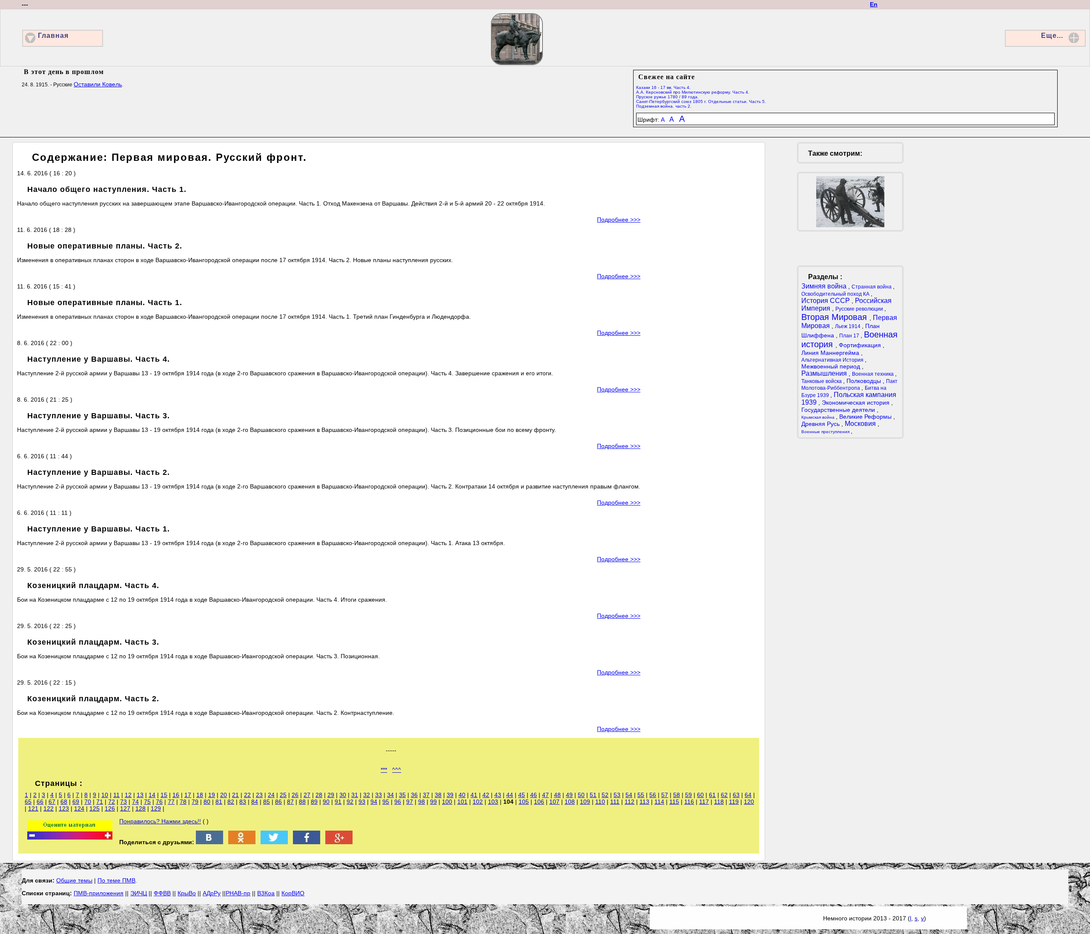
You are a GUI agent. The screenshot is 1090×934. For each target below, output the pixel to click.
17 (187, 794)
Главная (53, 35)
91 (338, 801)
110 (600, 801)
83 (242, 801)
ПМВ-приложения (98, 893)
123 (64, 808)
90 (326, 801)
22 (247, 794)
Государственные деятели (839, 409)
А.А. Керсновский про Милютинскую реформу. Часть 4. (692, 92)
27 (307, 794)
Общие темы (74, 880)
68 (63, 801)
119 (734, 801)
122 (48, 808)
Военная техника (873, 374)
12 (128, 794)
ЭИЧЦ (138, 893)
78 (183, 801)
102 (478, 801)
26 (295, 794)
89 (314, 801)
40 (462, 794)
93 (362, 801)
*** (384, 769)
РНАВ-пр (238, 893)
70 (87, 801)
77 (171, 801)
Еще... (1052, 35)
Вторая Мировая (835, 317)
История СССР (826, 300)
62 (724, 794)
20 (223, 794)
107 (554, 801)
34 (390, 794)
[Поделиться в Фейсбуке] (306, 842)
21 (235, 794)
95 (385, 801)
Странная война (872, 287)
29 (330, 794)
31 (354, 794)
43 (497, 794)
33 (378, 794)
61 (712, 794)
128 (140, 808)
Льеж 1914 (848, 326)
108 (570, 801)
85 (266, 801)
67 (52, 801)
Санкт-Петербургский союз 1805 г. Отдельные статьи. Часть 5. (701, 101)
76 (159, 801)
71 (99, 801)
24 (271, 794)
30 (342, 794)
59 (688, 794)
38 (438, 794)
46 (533, 794)
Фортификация (861, 345)
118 (719, 801)
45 (521, 794)
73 (123, 801)
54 (628, 794)
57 (664, 794)
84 (254, 801)
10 (104, 794)
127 (125, 808)
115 (674, 801)
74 (135, 801)
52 (605, 794)
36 (414, 794)
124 (79, 808)
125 (94, 808)
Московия (861, 423)
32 (366, 794)
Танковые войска (822, 381)
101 (462, 801)
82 (230, 801)
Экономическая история (856, 402)
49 (569, 794)
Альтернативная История (833, 360)
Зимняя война (824, 286)
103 (493, 801)
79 (195, 801)
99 (433, 801)
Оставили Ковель (98, 84)
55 (640, 794)
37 (426, 794)
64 (748, 794)
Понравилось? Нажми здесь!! (160, 821)
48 (557, 794)
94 (373, 801)
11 (116, 794)
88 (302, 801)
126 (110, 808)
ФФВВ (162, 893)
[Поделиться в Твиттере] (274, 842)
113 (644, 801)
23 (259, 794)
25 (283, 794)
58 (676, 794)
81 (218, 801)
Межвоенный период (831, 366)
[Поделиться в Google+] (339, 842)
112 (629, 801)
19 (211, 794)
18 (199, 794)
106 (539, 801)
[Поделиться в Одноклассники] (241, 842)
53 (617, 794)
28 (319, 794)
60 (700, 794)
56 (652, 794)
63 (736, 794)
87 (290, 801)
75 (147, 801)
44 (509, 794)
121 (33, 808)
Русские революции (859, 309)
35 (402, 794)
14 (152, 794)
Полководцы (864, 380)
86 (278, 801)
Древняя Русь (821, 423)
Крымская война (818, 417)
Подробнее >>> (618, 219)
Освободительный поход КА (836, 294)
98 (421, 801)
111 (615, 801)
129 (156, 808)
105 (524, 801)
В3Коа (266, 893)
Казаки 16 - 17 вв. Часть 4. (663, 87)
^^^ (396, 769)
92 (350, 801)
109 (585, 801)
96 (397, 801)
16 (175, 794)
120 (749, 801)
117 (704, 801)
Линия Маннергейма (831, 352)
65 (28, 801)
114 (659, 801)
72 (111, 801)
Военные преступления (826, 431)
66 (40, 801)
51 (593, 794)
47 (545, 794)
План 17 (850, 336)
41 (473, 794)
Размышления (825, 373)
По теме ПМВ (116, 880)
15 (164, 794)
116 (689, 801)
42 (485, 794)
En (874, 4)
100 (447, 801)
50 (581, 794)
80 (207, 801)
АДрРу (212, 893)
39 (450, 794)
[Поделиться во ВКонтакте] (209, 842)
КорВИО (292, 893)
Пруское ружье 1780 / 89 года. (667, 96)
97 (409, 801)
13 (140, 794)
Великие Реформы (866, 416)
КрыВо (187, 893)
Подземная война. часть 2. (663, 106)
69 (75, 801)
